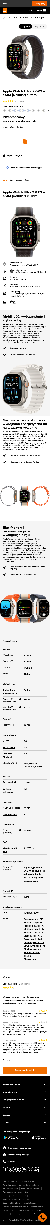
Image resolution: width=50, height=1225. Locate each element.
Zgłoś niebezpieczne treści (12, 1192)
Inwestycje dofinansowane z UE (14, 1196)
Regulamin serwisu (27, 1181)
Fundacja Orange (29, 1203)
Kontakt (11, 1161)
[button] (26, 18)
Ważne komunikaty (10, 1181)
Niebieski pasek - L (34, 932)
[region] (25, 17)
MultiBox (26, 1199)
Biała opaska (30, 959)
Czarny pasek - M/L (34, 919)
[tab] (5, 179)
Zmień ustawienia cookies (30, 1188)
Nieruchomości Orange (11, 1199)
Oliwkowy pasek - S (34, 942)
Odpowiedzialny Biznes (11, 1203)
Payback (6, 1214)
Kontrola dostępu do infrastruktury (15, 1206)
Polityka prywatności (10, 1188)
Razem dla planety (9, 1210)
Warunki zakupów (9, 1185)
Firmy (5, 3)
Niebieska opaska (33, 922)
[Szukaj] (31, 10)
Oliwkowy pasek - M (34, 945)
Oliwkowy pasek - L (34, 949)
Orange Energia (37, 1206)
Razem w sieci (24, 1210)
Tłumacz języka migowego (21, 1214)
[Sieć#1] (36, 1169)
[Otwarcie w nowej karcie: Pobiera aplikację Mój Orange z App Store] (39, 1137)
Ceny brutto (39, 26)
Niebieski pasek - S (34, 925)
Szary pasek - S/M (33, 935)
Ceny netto (25, 26)
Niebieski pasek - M (34, 929)
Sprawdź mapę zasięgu (18, 1154)
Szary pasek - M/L (33, 939)
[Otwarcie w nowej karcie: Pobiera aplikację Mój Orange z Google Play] (12, 1137)
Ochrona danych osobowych (29, 1185)
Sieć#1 (27, 1192)
